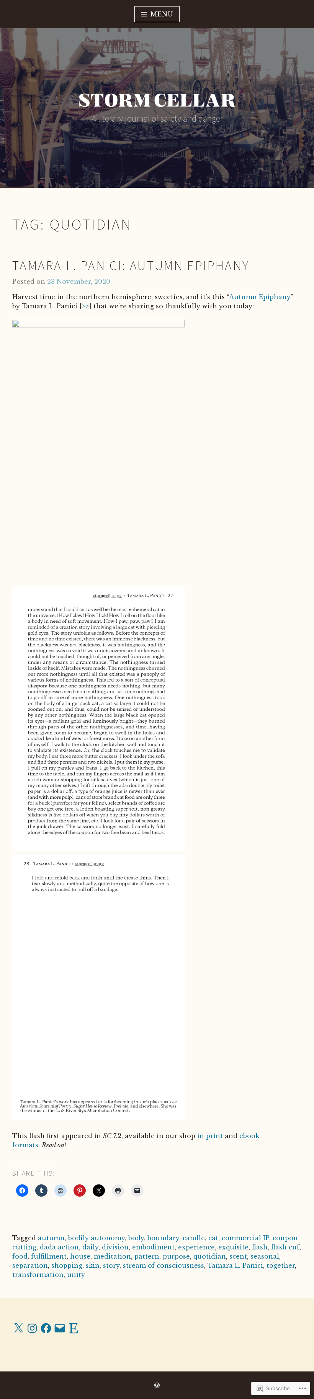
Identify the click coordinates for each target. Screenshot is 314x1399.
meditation (112, 1256)
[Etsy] (73, 1328)
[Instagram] (32, 1328)
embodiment (153, 1247)
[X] (18, 1328)
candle (194, 1238)
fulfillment (49, 1256)
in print (210, 1136)
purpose (176, 1256)
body (136, 1238)
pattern (146, 1256)
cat (213, 1238)
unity (76, 1274)
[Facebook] (46, 1328)
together (281, 1265)
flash (260, 1247)
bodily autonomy (96, 1238)
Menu (161, 14)
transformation (38, 1274)
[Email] (60, 1328)
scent (238, 1256)
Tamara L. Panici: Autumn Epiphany (131, 265)
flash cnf (285, 1247)
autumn (51, 1238)
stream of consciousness (163, 1265)
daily (90, 1247)
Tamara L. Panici (235, 1265)
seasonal (264, 1256)
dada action (59, 1247)
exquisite (233, 1247)
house (80, 1256)
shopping (66, 1265)
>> (85, 306)
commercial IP (245, 1238)
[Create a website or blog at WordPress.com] (157, 1385)
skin (93, 1265)
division (115, 1247)
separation (30, 1265)
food (20, 1256)
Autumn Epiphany (260, 297)
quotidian (209, 1256)
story (111, 1265)
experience (196, 1247)
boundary (163, 1238)
